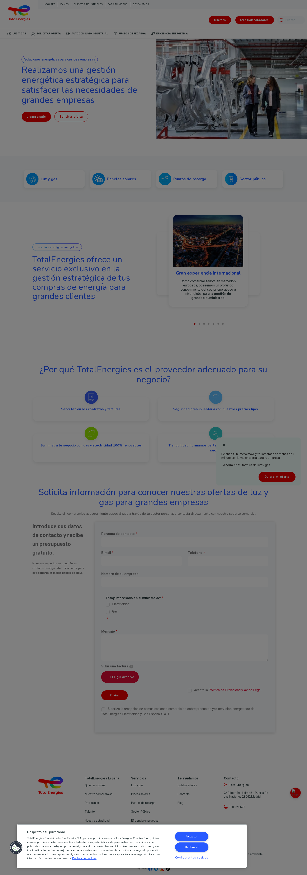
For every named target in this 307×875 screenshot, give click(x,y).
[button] (16, 847)
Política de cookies (84, 858)
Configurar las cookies (191, 857)
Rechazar (192, 847)
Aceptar (192, 836)
